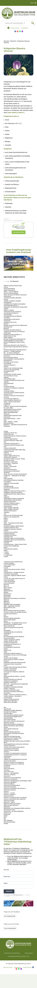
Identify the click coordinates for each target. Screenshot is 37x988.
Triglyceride (7, 758)
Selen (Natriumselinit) (10, 719)
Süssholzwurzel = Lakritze (11, 739)
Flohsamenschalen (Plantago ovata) (14, 445)
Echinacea (6, 414)
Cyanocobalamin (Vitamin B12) (12, 400)
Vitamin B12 (7, 776)
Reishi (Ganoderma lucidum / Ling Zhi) (14, 676)
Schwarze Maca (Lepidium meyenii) (13, 715)
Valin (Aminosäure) (9, 768)
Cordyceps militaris (9, 391)
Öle (4, 629)
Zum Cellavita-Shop (18, 232)
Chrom (5, 385)
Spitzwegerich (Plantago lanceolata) (14, 733)
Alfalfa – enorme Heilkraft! (11, 292)
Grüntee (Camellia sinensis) (11, 488)
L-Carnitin (6, 553)
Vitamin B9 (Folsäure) (10, 790)
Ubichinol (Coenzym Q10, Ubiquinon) (14, 762)
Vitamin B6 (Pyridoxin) (10, 787)
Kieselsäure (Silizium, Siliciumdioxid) (14, 526)
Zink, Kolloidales (8, 820)
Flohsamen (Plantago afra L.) (12, 443)
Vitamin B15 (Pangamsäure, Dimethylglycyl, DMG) (17, 781)
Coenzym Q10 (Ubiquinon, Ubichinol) (14, 388)
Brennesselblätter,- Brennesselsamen (14, 359)
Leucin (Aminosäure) (9, 565)
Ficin (5, 442)
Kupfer (5, 550)
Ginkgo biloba (7, 465)
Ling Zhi (6, 568)
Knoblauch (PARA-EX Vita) (11, 527)
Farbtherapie (7, 437)
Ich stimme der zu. (18, 895)
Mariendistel (7, 595)
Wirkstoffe (13, 41)
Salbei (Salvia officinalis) (10, 702)
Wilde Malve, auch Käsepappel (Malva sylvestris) (17, 808)
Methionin (6, 601)
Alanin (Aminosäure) (9, 290)
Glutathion (7, 472)
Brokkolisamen (8, 360)
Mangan (6, 592)
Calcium (6, 366)
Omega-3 (6, 635)
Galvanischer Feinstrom (10, 457)
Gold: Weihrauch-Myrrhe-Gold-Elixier (14, 480)
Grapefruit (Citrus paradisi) (11, 483)
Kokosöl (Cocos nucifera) (11, 532)
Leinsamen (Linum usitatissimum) (13, 562)
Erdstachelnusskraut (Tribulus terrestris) (15, 436)
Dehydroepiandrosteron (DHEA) (12, 409)
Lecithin (6, 556)
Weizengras (7, 807)
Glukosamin (7, 468)
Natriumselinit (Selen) (10, 620)
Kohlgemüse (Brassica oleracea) (13, 529)
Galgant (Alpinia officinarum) (12, 456)
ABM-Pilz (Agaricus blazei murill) (13, 285)
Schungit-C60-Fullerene (10, 712)
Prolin (5, 665)
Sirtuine (6, 727)
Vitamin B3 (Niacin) (9, 784)
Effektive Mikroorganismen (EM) (13, 415)
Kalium (6, 518)
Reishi (5, 675)
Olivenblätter (7, 630)
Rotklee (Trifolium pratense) (11, 699)
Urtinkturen (7, 767)
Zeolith (5, 816)
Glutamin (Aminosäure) (10, 469)
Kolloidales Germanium (10, 535)
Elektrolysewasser (9, 423)
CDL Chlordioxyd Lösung (10, 376)
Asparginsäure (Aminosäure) (12, 319)
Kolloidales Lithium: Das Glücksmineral (14, 540)
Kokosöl (6, 530)
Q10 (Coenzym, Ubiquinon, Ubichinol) (14, 672)
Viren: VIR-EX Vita (8, 771)
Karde (5, 521)
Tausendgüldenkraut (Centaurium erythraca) (16, 744)
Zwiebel (6, 823)
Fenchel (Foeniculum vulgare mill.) (13, 440)
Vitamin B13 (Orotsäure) (10, 779)
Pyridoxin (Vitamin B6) (10, 670)
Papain (6, 649)
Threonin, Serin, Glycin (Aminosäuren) (14, 747)
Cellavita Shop (14, 28)
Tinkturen (6, 752)
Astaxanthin (7, 321)
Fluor (5, 446)
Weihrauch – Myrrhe (9, 802)
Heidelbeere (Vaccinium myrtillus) (13, 492)
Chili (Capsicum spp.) (9, 379)
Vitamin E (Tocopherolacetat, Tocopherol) (15, 797)
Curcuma (6, 397)
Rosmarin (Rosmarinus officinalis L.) (14, 691)
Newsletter (24, 28)
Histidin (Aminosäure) (10, 501)
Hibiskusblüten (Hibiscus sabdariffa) (14, 498)
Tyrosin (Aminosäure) (10, 761)
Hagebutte (7, 489)
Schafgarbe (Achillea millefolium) (13, 710)
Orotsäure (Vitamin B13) (10, 643)
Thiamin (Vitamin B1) (9, 745)
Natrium (6, 617)
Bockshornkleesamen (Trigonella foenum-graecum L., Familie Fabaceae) (15, 350)
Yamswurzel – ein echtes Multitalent (14, 811)
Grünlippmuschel (8, 486)
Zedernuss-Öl (7, 813)
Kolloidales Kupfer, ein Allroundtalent (14, 538)
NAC (5, 615)
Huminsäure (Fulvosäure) (11, 504)
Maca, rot (6, 586)
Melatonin (6, 600)
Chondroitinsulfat (8, 383)
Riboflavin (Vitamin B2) (10, 682)
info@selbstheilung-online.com (18, 956)
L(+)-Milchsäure (8, 555)
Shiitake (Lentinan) (9, 722)
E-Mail (5, 883)
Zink (5, 819)
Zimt (5, 817)
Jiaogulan (6, 512)
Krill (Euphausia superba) (11, 549)
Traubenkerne (7, 756)
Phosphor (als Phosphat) (11, 658)
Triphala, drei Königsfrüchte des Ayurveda (15, 759)
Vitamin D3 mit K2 (9, 796)
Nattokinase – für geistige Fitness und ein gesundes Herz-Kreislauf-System (15, 623)
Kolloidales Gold (8, 537)
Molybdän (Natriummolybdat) (12, 604)
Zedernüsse (7, 814)
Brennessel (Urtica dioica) (11, 357)
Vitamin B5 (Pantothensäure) (12, 785)
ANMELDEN (9, 891)
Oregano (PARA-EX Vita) (10, 641)
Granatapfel (7, 482)
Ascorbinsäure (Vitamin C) (11, 313)
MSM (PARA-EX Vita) (9, 607)
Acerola (6, 287)
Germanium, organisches (11, 462)
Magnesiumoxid (8, 591)
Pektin (5, 652)
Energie (6, 431)
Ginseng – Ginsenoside (10, 466)
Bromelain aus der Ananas (11, 362)
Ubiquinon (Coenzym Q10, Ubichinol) (14, 764)
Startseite (6, 41)
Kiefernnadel (7, 524)
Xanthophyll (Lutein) (9, 810)
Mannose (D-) (7, 594)
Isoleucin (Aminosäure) (10, 511)
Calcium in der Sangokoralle (11, 369)
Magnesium (7, 589)
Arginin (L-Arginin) (9, 310)
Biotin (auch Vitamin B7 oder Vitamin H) (15, 345)
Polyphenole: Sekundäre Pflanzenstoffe (15, 662)
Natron (6, 621)
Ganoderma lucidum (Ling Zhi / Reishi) (14, 459)
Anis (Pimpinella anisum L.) (11, 305)
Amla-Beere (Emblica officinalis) (12, 298)
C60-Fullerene (7, 363)
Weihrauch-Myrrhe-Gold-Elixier (12, 803)
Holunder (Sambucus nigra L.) (12, 503)
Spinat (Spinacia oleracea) (11, 729)
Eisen (5, 420)
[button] (32, 3)
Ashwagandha (8, 314)
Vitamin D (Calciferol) (9, 794)
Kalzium (6, 520)
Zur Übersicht (14, 281)
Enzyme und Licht (9, 434)
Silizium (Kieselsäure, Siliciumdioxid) (14, 726)
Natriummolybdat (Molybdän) (12, 618)
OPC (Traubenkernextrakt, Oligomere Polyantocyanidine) (14, 637)
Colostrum (7, 389)
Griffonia (6, 485)
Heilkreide (6, 497)
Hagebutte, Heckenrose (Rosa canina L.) (15, 491)
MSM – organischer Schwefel (12, 606)
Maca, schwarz (8, 588)
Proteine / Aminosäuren (10, 668)
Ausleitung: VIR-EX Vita (10, 322)
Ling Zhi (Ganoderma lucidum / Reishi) (14, 569)
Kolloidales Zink (8, 541)
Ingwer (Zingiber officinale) (11, 508)
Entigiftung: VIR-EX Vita (10, 433)
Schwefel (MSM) (8, 718)
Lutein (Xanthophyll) (9, 581)
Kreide (5, 547)
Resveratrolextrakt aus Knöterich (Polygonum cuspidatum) (13, 680)
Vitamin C (6, 791)
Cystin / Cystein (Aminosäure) (12, 402)
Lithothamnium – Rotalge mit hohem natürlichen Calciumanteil (14, 573)
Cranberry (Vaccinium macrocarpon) (14, 395)
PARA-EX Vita (7, 650)
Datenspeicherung (17, 895)
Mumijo (6, 609)
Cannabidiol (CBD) (9, 371)
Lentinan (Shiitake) (9, 563)
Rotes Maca (7, 693)
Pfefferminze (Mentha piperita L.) (13, 653)
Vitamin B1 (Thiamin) (9, 774)
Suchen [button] (32, 23)
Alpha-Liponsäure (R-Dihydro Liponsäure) (15, 295)
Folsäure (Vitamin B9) (10, 448)
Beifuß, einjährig (8, 337)
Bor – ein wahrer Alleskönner (12, 353)
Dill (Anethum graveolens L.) (11, 411)
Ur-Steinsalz (7, 765)
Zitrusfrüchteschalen (9, 822)
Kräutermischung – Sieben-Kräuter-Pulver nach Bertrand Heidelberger (15, 545)
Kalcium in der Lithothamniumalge (13, 515)
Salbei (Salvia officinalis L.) (11, 701)
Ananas (6, 299)
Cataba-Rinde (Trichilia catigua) (12, 374)
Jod (5, 514)
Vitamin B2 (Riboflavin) (10, 782)
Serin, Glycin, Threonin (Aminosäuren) (14, 721)
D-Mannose (7, 405)
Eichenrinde (7, 417)
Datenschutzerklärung (12, 953)
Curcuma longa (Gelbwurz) (11, 398)
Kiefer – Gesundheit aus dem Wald (13, 523)
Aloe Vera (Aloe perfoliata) (11, 293)
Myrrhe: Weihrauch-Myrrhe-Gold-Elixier (14, 610)
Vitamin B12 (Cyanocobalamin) (12, 778)
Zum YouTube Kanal (10, 928)
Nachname (7, 876)
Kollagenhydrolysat (9, 533)
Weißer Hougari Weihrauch (11, 805)
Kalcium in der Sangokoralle (11, 517)
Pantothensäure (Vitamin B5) (12, 647)
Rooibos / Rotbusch (9, 688)
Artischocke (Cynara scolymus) (12, 311)
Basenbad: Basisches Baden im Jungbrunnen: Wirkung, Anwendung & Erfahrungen (14, 331)
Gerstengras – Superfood (11, 463)
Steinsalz (6, 735)
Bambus (6, 324)
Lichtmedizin (7, 566)
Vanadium (6, 770)
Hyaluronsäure (8, 506)
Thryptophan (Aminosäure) (11, 748)
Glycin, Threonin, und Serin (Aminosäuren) (15, 474)
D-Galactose (7, 403)
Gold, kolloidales (8, 478)
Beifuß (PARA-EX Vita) (10, 336)
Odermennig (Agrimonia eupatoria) (13, 627)
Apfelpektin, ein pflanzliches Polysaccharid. (16, 307)
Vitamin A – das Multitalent (11, 773)
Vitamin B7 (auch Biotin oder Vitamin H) (15, 788)
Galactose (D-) (8, 454)
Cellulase (6, 377)
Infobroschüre (27, 967)
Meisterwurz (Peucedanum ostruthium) (15, 598)
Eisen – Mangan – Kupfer (11, 421)
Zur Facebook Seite (9, 916)
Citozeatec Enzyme (9, 386)
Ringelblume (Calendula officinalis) (13, 687)
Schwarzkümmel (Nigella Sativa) (13, 716)
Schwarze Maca (8, 713)
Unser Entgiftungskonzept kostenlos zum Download (18, 251)
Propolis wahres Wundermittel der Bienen (15, 667)
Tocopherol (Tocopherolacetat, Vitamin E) (15, 753)
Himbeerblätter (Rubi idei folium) (13, 500)
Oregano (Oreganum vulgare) (12, 639)
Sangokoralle (7, 709)
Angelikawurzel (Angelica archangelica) (15, 304)
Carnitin (6, 373)
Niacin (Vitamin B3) (9, 626)
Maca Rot (6, 584)
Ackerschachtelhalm (9, 288)
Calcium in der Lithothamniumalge (13, 368)
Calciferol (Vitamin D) (9, 365)
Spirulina (6, 730)
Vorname (6, 869)
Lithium (6, 571)
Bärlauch (6, 328)
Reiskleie (6, 678)
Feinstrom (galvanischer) (11, 439)
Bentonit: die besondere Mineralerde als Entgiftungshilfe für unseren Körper (14, 339)
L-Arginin (6, 552)
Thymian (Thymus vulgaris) (11, 750)
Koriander (6, 543)
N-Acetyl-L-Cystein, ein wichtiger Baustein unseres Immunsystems (15, 612)
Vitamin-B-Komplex (9, 800)
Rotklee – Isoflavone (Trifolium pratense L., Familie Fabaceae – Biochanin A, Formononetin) (15, 696)
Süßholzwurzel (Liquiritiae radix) (13, 738)
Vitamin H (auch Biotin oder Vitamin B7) (15, 799)
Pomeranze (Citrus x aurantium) (13, 664)
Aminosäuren (7, 296)
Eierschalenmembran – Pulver (12, 418)
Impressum (29, 953)
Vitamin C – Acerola (9, 793)
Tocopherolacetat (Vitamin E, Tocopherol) (15, 755)
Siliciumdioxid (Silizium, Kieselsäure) (14, 724)
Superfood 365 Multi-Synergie (12, 736)
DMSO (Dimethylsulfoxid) (11, 412)
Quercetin (6, 673)
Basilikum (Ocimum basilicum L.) (13, 334)
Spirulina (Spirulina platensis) (12, 732)
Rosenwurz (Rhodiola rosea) (11, 690)
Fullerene (6, 453)
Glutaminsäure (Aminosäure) (12, 471)
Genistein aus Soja (9, 460)
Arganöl (6, 308)
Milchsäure (7, 603)
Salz (5, 707)
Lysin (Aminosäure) (9, 583)
